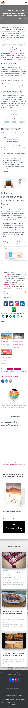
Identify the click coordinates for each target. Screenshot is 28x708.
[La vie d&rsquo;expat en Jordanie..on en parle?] (6, 336)
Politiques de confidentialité (14, 688)
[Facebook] (5, 303)
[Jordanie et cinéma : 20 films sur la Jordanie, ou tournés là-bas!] (14, 640)
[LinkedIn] (22, 303)
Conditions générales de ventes (14, 695)
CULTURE (5, 570)
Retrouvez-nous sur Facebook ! (12, 511)
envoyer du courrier (10, 373)
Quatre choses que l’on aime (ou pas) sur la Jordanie (6, 357)
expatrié (21, 373)
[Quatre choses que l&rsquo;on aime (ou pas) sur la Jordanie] (6, 352)
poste (16, 376)
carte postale (12, 371)
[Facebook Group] (11, 303)
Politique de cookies (8, 699)
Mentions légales (14, 691)
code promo (19, 371)
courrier (24, 371)
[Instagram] (16, 303)
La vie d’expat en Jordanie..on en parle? (5, 341)
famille (3, 376)
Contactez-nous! (20, 699)
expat (17, 373)
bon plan (6, 371)
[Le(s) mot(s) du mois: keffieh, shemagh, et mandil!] (14, 560)
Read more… (14, 586)
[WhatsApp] (14, 309)
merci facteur (11, 376)
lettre (6, 376)
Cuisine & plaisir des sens (9, 609)
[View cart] (26, 2)
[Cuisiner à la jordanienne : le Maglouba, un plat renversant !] (14, 598)
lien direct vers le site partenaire (12, 284)
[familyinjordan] (14, 393)
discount (3, 373)
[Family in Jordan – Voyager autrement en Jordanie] (3, 2)
